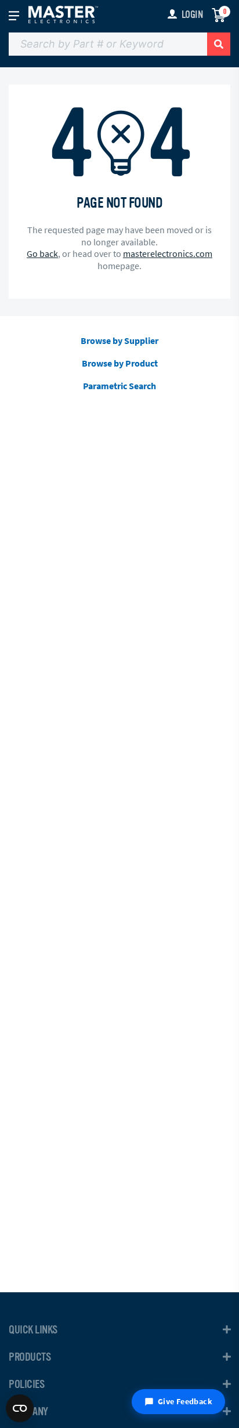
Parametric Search (119, 386)
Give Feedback (185, 1401)
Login (192, 14)
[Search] (218, 44)
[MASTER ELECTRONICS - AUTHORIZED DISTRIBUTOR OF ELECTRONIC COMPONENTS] (63, 14)
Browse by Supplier (119, 340)
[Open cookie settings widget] (20, 1408)
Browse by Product (120, 363)
